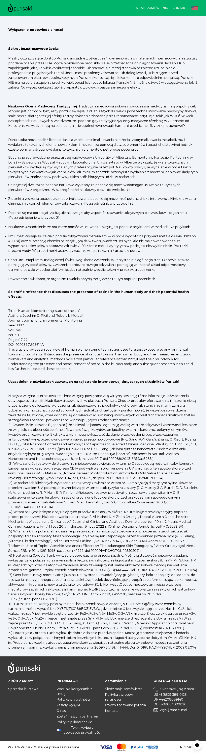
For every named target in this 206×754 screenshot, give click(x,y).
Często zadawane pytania (125, 705)
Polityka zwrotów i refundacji (119, 697)
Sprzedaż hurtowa (23, 689)
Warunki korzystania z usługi (74, 691)
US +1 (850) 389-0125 (170, 695)
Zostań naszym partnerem (78, 716)
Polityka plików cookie (74, 722)
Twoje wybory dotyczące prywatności (82, 730)
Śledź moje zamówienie (124, 689)
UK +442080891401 (168, 699)
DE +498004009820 (169, 704)
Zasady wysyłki (68, 705)
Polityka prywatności (73, 699)
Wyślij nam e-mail (174, 710)
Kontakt (180, 8)
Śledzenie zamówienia (148, 8)
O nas (61, 711)
